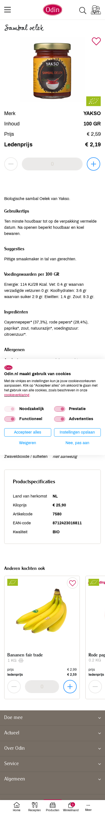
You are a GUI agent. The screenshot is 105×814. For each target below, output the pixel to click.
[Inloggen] (96, 10)
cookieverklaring (16, 395)
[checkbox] (9, 409)
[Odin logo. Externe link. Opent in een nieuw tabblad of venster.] (8, 367)
